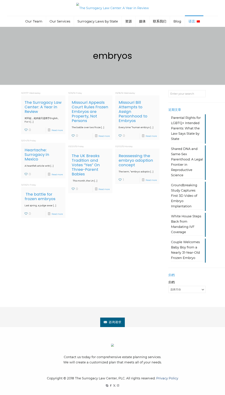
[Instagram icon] (118, 385)
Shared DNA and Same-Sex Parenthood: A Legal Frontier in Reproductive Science (187, 162)
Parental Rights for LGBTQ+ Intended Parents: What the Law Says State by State (186, 128)
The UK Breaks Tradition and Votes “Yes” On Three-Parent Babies (86, 165)
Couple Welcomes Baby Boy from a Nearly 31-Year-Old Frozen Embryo (185, 250)
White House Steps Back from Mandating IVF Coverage (186, 224)
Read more (57, 130)
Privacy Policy (167, 378)
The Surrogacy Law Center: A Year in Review (43, 107)
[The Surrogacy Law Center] (112, 8)
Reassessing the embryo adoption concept (136, 160)
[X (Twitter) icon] (114, 385)
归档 (171, 282)
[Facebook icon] (110, 385)
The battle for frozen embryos (40, 197)
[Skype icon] (107, 385)
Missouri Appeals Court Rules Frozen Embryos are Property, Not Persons (90, 111)
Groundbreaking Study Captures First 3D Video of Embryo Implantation (184, 195)
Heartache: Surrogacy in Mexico (37, 154)
